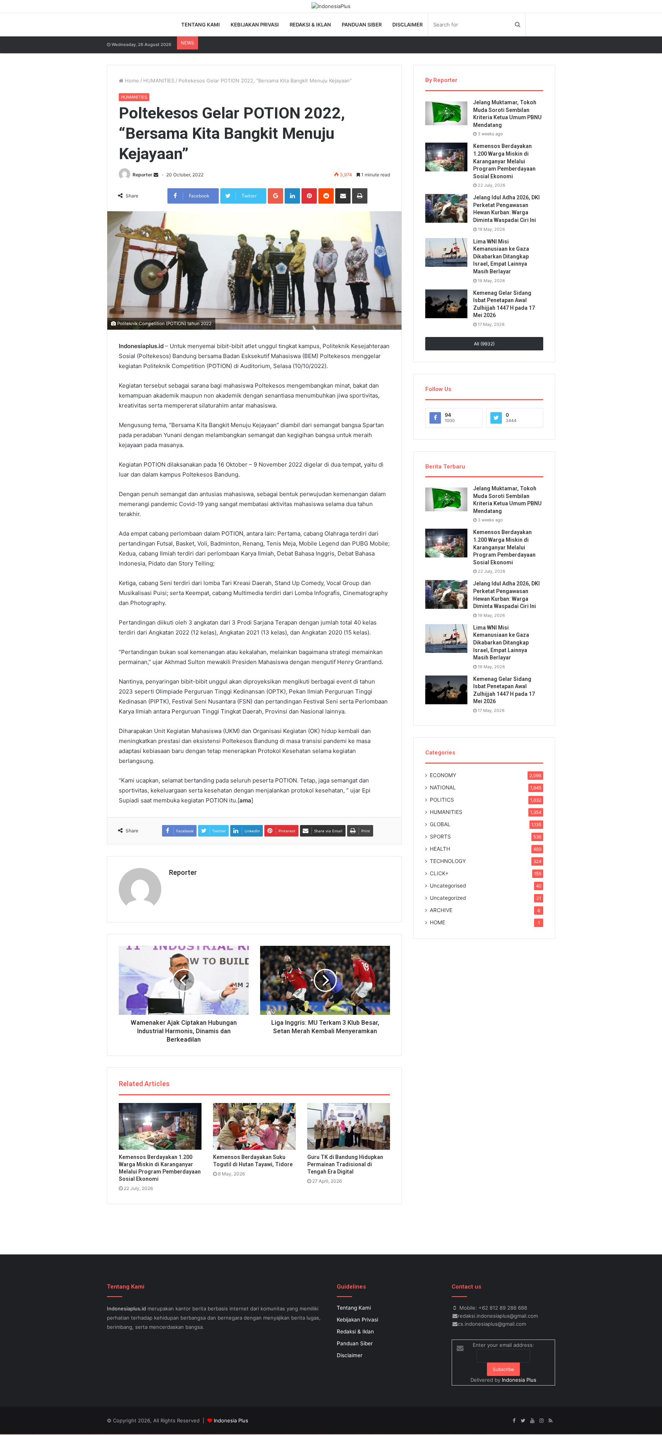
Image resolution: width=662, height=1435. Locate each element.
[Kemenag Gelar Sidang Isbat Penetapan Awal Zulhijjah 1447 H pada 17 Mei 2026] (446, 303)
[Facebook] (513, 1420)
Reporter (142, 175)
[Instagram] (541, 1420)
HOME (437, 922)
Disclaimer (407, 24)
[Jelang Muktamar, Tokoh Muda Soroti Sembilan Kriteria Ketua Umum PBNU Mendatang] (446, 113)
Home (131, 80)
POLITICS (442, 800)
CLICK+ (439, 873)
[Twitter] (523, 1420)
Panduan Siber (362, 24)
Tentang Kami (200, 24)
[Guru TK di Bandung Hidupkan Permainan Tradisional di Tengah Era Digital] (348, 1126)
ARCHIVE (441, 910)
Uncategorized (448, 898)
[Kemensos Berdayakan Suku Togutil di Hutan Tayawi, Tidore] (254, 1126)
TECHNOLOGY (448, 861)
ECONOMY (443, 775)
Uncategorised (448, 886)
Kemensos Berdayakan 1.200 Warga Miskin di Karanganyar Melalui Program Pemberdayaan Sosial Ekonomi (504, 161)
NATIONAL (443, 787)
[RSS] (550, 1420)
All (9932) (484, 344)
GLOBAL (440, 824)
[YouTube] (532, 1420)
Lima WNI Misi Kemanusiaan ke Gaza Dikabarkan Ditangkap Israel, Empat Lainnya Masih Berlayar (501, 256)
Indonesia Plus (519, 1380)
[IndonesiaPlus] (331, 6)
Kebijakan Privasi (255, 24)
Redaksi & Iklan (310, 24)
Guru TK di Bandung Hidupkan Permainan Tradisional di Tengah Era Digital (345, 1164)
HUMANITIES (158, 80)
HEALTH (440, 849)
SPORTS (440, 836)
